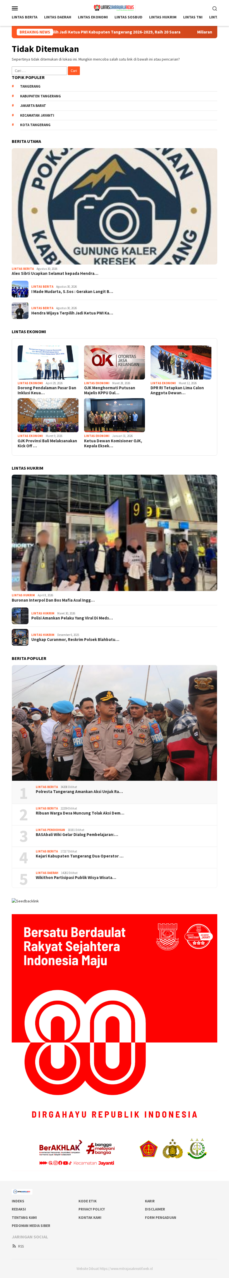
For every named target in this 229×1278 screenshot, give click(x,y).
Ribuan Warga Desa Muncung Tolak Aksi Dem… (80, 813)
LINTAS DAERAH (47, 873)
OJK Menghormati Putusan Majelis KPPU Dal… (109, 390)
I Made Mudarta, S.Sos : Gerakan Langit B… (72, 291)
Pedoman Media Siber (31, 1225)
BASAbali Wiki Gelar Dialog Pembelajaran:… (77, 834)
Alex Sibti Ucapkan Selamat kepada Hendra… (55, 273)
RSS (21, 1246)
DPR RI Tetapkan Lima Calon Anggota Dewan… (177, 390)
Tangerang (30, 86)
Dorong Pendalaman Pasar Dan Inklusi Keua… (47, 390)
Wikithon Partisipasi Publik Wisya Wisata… (76, 877)
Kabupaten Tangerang (40, 96)
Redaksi (19, 1209)
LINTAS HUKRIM (23, 595)
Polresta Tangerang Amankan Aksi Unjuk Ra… (79, 791)
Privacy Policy (91, 1209)
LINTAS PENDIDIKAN (50, 830)
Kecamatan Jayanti (37, 115)
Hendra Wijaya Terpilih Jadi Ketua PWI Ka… (72, 313)
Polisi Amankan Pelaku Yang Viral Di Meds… (72, 618)
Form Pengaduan (160, 1217)
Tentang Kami (24, 1217)
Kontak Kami (89, 1217)
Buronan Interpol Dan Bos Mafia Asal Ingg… (53, 600)
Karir (150, 1201)
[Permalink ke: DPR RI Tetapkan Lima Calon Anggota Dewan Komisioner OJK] (181, 362)
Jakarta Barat (33, 105)
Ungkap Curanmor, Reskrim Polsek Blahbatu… (75, 639)
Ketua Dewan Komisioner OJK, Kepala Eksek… (113, 443)
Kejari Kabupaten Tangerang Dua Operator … (79, 856)
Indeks (18, 1201)
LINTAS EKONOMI (30, 383)
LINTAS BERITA (23, 269)
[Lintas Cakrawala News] (114, 7)
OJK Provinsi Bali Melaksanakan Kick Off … (47, 443)
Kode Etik (87, 1201)
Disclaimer (155, 1209)
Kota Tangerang (35, 124)
